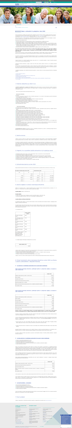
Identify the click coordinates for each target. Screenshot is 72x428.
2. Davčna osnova (17, 74)
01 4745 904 (30, 417)
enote (18, 423)
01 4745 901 (30, 410)
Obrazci (46, 4)
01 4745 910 (44, 414)
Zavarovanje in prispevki (20, 6)
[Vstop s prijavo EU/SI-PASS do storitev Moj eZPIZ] (50, 2)
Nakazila (38, 6)
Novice (36, 4)
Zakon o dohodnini (40, 35)
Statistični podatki (54, 4)
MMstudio (43, 426)
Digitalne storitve (45, 6)
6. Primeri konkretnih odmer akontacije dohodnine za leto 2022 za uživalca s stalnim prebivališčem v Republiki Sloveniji (32, 78)
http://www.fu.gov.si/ (48, 400)
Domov (16, 27)
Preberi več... (52, 0)
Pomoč (45, 421)
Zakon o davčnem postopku (25, 36)
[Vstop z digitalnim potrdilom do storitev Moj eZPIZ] (47, 2)
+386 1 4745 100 (19, 419)
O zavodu (33, 4)
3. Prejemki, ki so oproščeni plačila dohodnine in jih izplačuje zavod (25, 75)
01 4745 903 (30, 414)
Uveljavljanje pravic (31, 6)
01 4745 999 (44, 417)
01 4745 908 (44, 410)
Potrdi (50, 0)
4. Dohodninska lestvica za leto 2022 (20, 76)
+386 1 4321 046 (18, 420)
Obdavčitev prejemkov (25, 27)
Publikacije (49, 4)
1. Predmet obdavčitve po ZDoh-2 (20, 73)
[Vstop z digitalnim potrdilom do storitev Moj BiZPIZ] (45, 2)
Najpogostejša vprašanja (41, 4)
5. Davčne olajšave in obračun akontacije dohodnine (23, 77)
